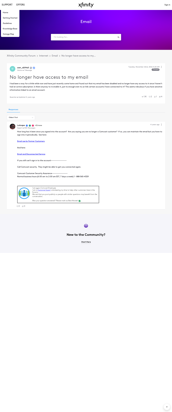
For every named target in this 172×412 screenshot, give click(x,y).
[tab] (13, 109)
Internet (43, 56)
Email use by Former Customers (31, 141)
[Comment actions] (161, 125)
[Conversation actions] (161, 67)
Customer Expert (44, 190)
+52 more (38, 125)
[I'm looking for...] (118, 37)
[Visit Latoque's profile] (12, 126)
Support (7, 5)
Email (55, 56)
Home (5, 13)
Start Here (86, 242)
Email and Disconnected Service (31, 154)
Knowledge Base (10, 29)
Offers (20, 5)
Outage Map (8, 34)
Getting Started (10, 18)
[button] (144, 97)
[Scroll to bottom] (167, 407)
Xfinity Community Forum (21, 56)
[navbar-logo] (86, 5)
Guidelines (7, 23)
